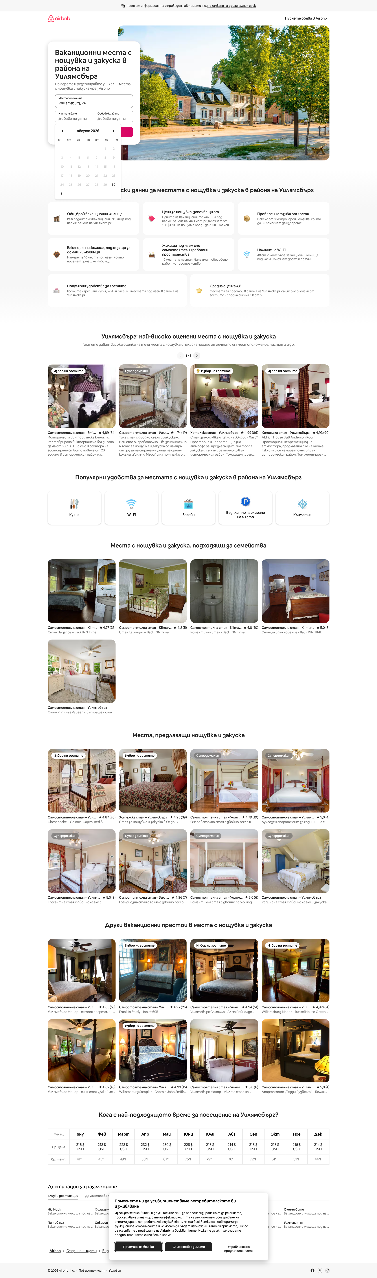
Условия (115, 1271)
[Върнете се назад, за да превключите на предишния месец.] (62, 131)
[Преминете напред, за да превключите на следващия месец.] (113, 131)
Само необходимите (188, 1247)
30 (114, 185)
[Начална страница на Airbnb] (59, 18)
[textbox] (74, 118)
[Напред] (196, 355)
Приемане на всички (138, 1247)
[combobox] (94, 103)
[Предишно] (180, 355)
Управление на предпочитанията (238, 1249)
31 (62, 194)
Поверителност (92, 1271)
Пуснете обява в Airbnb (306, 18)
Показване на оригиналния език (231, 6)
